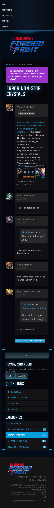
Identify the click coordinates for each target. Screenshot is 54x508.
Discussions (7, 15)
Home (4, 4)
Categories (7, 9)
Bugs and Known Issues (26, 446)
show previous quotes (34, 308)
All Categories (14, 423)
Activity (5, 21)
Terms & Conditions (37, 479)
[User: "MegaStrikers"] (10, 292)
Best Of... (6, 26)
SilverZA (21, 195)
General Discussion (26, 113)
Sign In (19, 340)
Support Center (23, 477)
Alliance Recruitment (26, 440)
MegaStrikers (23, 291)
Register (28, 340)
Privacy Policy (39, 477)
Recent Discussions (19, 397)
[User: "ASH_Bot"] (10, 219)
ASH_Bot (21, 219)
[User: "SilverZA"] (10, 196)
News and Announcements (26, 429)
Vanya (20, 107)
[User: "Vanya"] (10, 107)
